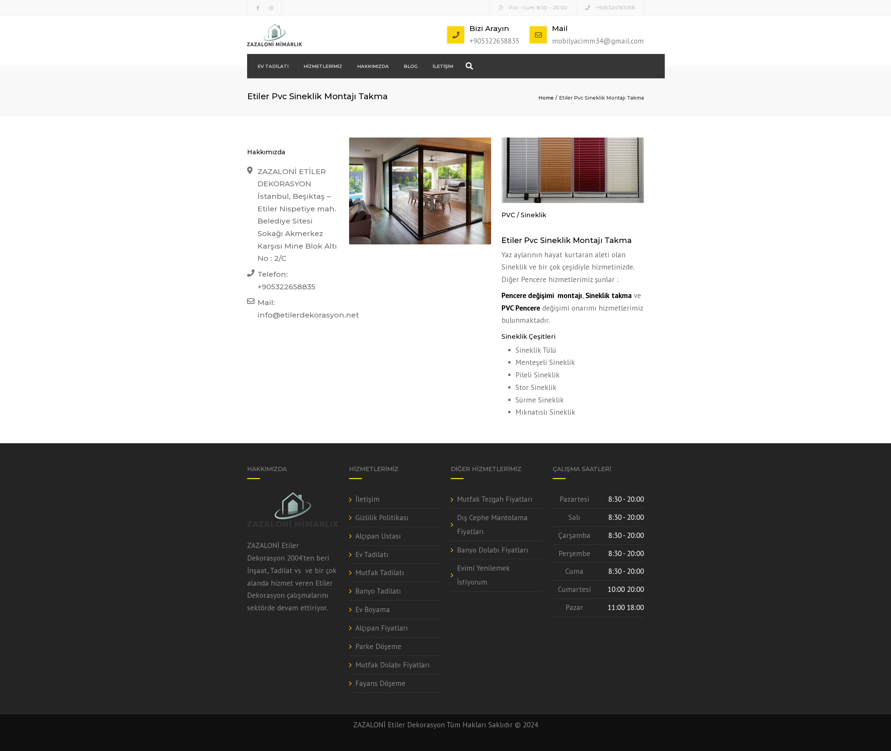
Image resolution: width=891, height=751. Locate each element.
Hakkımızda (373, 66)
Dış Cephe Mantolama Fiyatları (492, 524)
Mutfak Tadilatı (379, 572)
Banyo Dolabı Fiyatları (492, 550)
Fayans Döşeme (380, 683)
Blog (411, 66)
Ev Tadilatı (273, 66)
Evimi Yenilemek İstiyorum (483, 575)
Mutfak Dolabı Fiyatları (392, 665)
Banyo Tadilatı (378, 591)
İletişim (443, 66)
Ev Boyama (372, 609)
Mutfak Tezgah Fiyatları (495, 499)
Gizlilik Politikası (382, 517)
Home (546, 98)
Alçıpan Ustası (378, 536)
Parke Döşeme (378, 646)
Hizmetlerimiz (322, 66)
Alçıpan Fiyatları (381, 628)
